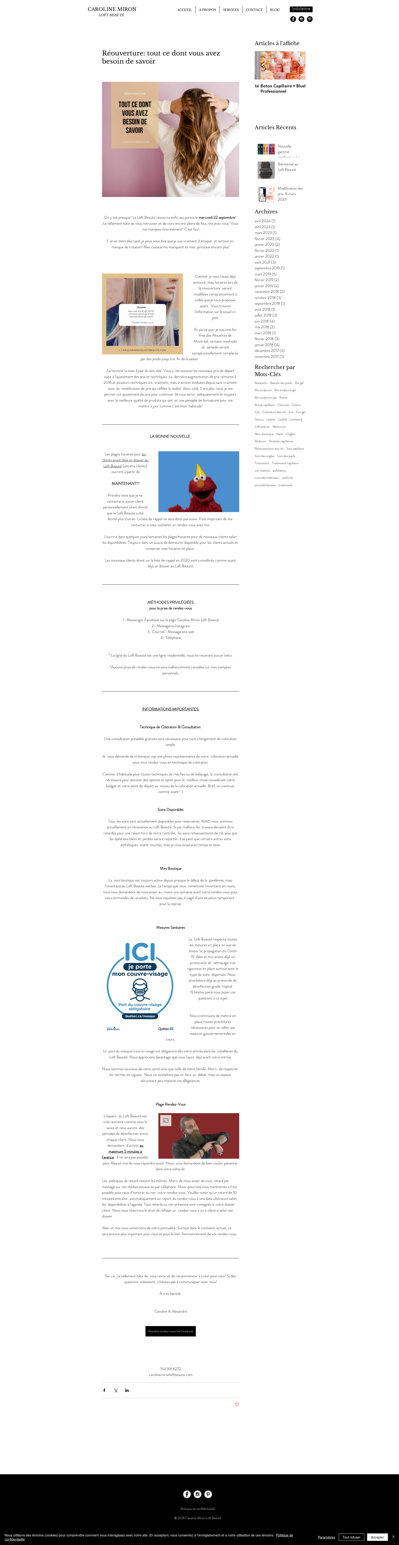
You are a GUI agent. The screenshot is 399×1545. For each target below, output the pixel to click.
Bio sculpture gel (285, 390)
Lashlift (282, 419)
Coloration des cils (274, 412)
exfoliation (279, 470)
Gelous (259, 419)
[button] (198, 481)
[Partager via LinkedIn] (127, 1390)
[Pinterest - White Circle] (208, 1494)
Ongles (290, 434)
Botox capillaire (265, 405)
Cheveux (283, 405)
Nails (279, 434)
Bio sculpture (263, 390)
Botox (283, 397)
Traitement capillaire (285, 463)
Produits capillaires (281, 441)
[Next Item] (298, 65)
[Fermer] (393, 1537)
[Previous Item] (262, 65)
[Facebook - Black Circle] (293, 19)
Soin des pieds (286, 456)
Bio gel (299, 383)
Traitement (262, 463)
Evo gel (300, 412)
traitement (285, 485)
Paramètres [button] (326, 1537)
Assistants (261, 383)
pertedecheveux (265, 485)
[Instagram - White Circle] (197, 1494)
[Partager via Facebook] (104, 1390)
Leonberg (296, 419)
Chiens (296, 405)
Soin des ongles (264, 456)
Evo (291, 412)
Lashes (270, 419)
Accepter (377, 1537)
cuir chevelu (262, 470)
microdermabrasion (267, 478)
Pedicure (260, 441)
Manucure (279, 426)
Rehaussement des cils (269, 448)
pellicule (287, 478)
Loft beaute (262, 426)
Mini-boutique (264, 434)
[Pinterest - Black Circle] (310, 19)
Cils (257, 412)
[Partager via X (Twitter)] (115, 1390)
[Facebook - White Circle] (187, 1494)
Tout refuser (351, 1537)
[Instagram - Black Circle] (301, 19)
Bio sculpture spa (266, 397)
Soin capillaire (295, 448)
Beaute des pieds (281, 383)
